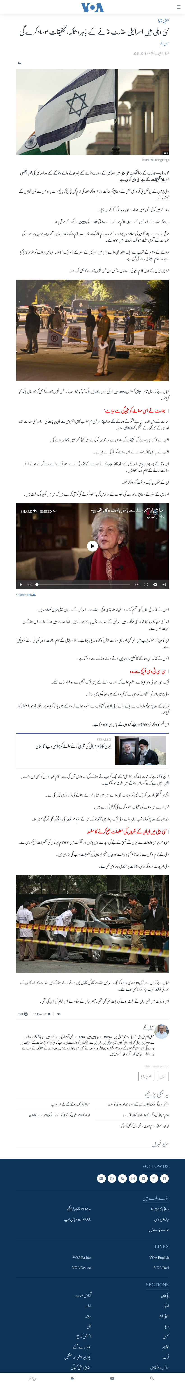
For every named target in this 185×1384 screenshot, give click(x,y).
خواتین (165, 1347)
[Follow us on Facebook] (164, 1178)
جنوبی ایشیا (163, 20)
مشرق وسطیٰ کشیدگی (81, 1367)
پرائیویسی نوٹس (161, 1219)
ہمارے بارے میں (158, 1229)
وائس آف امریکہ (153, 516)
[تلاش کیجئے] (152, 1378)
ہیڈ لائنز (33, 1378)
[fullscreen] (146, 584)
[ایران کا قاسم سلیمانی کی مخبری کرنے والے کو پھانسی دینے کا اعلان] (140, 750)
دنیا (167, 1326)
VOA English (159, 1257)
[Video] (72, 1378)
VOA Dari (161, 1268)
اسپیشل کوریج (83, 1337)
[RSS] (122, 1178)
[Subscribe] (101, 1178)
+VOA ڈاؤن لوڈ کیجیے (79, 1209)
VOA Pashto (82, 1257)
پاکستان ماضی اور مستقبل (77, 1357)
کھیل (166, 1337)
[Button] (18, 63)
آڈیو (89, 1326)
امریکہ (166, 1306)
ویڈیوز (88, 1316)
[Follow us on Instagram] (133, 1178)
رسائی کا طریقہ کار (159, 1209)
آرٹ (166, 1357)
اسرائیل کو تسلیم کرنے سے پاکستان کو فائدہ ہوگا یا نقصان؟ (127, 510)
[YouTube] (112, 1378)
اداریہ (88, 1306)
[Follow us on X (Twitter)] (154, 1178)
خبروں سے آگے (81, 1347)
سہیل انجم (164, 43)
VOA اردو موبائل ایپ (77, 1219)
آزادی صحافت (82, 1295)
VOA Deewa (81, 1268)
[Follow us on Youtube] (143, 1178)
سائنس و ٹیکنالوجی (159, 1367)
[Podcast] (112, 1178)
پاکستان (165, 1295)
